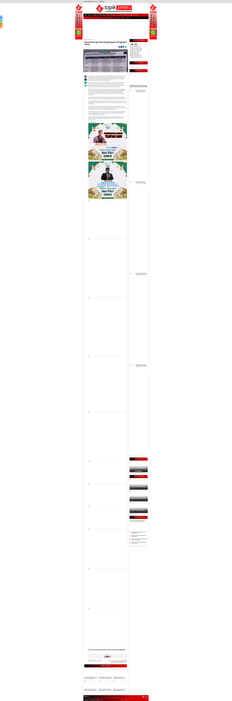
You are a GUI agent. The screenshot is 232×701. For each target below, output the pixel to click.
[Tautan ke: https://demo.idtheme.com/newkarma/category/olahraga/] (147, 516)
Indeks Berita (127, 699)
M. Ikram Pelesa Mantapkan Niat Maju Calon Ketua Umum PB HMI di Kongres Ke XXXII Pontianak (141, 274)
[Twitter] (1, 19)
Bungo (85, 47)
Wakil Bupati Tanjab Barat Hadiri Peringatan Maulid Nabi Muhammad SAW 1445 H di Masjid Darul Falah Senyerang (142, 365)
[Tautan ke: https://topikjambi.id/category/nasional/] (147, 70)
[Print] (1, 24)
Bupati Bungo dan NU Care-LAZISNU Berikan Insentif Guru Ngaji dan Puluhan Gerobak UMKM (119, 678)
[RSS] (110, 657)
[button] (148, 1)
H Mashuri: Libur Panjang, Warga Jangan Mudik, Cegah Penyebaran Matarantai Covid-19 (117, 660)
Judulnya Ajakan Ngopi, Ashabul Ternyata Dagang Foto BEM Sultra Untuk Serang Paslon (142, 182)
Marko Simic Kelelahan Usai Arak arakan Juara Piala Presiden (139, 539)
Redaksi (122, 699)
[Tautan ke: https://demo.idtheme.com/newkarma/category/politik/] (147, 458)
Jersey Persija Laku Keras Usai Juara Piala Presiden (138, 536)
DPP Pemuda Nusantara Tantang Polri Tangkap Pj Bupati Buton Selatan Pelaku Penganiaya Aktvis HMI (141, 91)
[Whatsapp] (126, 47)
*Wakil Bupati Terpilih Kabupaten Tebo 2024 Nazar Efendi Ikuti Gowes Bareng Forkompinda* (138, 467)
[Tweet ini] (121, 47)
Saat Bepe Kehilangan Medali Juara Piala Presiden (138, 533)
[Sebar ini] (119, 47)
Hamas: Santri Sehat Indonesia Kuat (95, 660)
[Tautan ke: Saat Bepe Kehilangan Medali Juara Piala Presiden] (139, 525)
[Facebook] (1, 17)
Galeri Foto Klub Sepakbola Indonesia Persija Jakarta (139, 543)
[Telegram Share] (123, 47)
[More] (1, 26)
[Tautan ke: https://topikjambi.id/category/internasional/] (147, 475)
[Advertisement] (116, 29)
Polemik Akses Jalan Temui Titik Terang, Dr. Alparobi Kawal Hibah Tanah (105, 678)
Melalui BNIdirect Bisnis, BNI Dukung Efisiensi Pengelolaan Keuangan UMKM (139, 86)
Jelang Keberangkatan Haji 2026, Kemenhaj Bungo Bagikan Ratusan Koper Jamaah (91, 678)
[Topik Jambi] (110, 8)
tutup (81, 3)
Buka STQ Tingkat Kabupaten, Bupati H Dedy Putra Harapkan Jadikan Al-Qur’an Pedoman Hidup (90, 690)
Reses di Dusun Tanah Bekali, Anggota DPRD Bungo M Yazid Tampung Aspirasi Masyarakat (119, 690)
